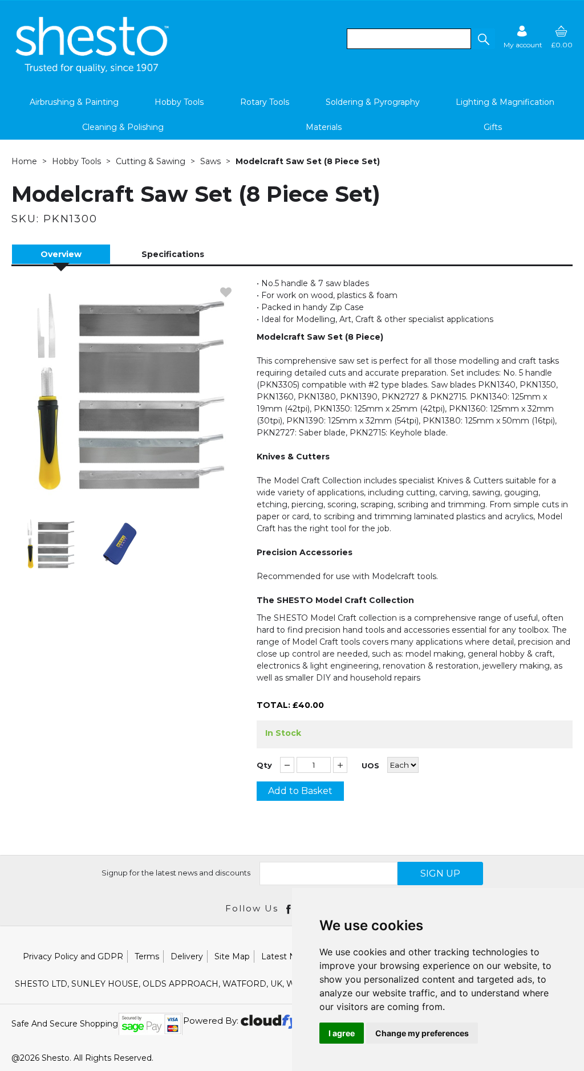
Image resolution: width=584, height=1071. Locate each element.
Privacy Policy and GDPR (73, 956)
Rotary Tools (264, 102)
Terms (147, 956)
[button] (483, 38)
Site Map (232, 956)
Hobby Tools (179, 102)
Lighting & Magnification (505, 102)
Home (24, 161)
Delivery (187, 956)
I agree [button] (341, 1033)
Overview (61, 254)
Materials (324, 127)
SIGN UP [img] (440, 873)
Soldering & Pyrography (373, 102)
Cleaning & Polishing (123, 127)
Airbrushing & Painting (74, 102)
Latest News (286, 956)
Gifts (493, 127)
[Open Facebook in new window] (289, 908)
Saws (210, 161)
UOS (370, 765)
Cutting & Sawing (150, 161)
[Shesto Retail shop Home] (93, 70)
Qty (264, 765)
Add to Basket (300, 790)
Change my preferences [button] (422, 1033)
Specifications (172, 254)
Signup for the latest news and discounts (176, 872)
